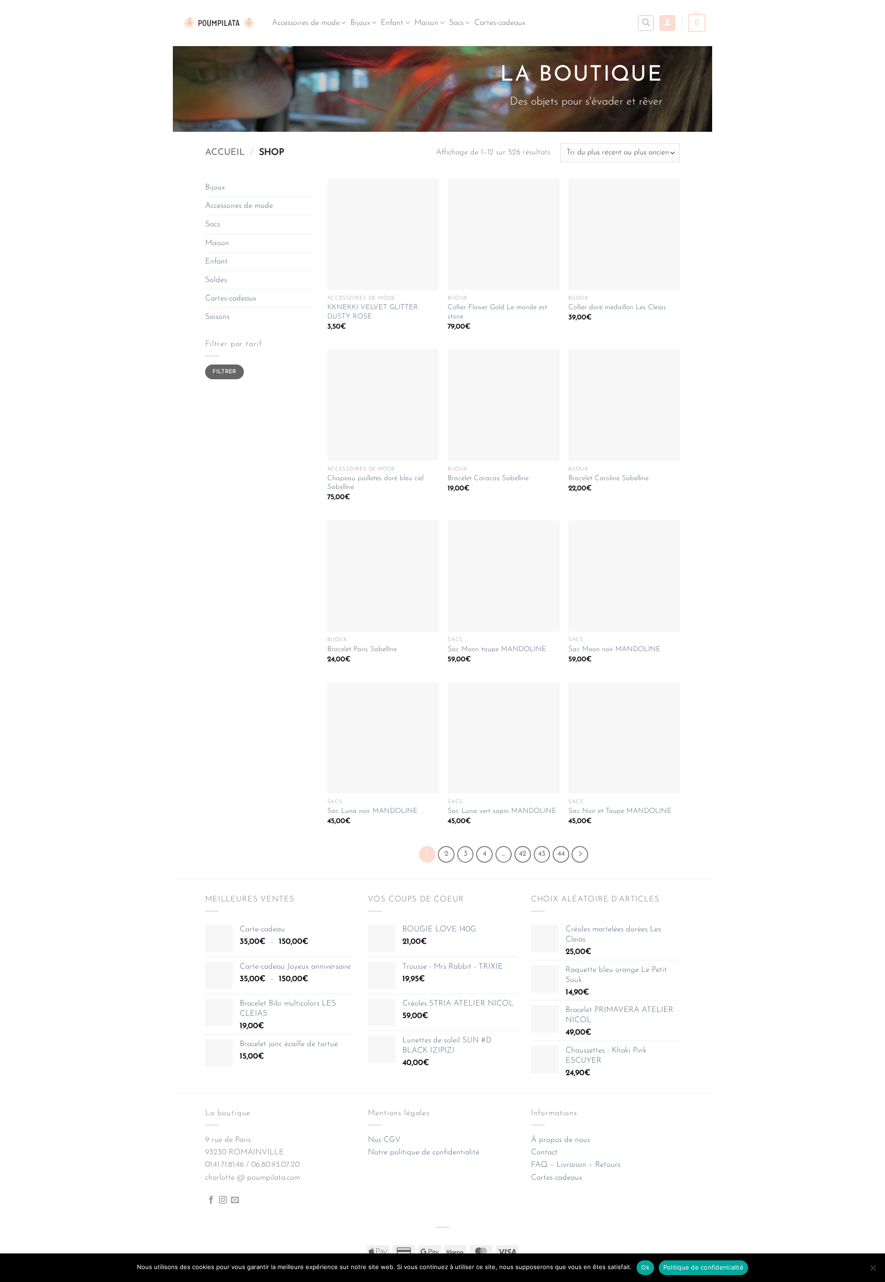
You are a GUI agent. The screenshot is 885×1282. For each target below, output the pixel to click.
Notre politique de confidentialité (423, 1152)
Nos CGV (384, 1140)
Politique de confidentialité (703, 1267)
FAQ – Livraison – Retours (575, 1165)
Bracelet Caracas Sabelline (488, 478)
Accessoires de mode (306, 23)
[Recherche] (646, 23)
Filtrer (224, 372)
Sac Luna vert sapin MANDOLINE (502, 811)
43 (541, 854)
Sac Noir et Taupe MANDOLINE (620, 811)
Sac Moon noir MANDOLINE (614, 649)
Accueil (225, 152)
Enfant (392, 23)
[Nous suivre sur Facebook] (211, 1200)
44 (561, 854)
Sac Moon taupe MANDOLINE (497, 649)
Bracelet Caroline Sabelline (608, 478)
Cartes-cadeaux (499, 23)
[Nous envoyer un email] (235, 1200)
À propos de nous (560, 1140)
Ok (645, 1267)
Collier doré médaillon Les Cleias (617, 307)
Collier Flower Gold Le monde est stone (497, 312)
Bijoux (360, 23)
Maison (426, 23)
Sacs (456, 23)
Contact (544, 1152)
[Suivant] (580, 854)
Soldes (216, 280)
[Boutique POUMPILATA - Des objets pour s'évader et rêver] (219, 23)
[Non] (872, 1270)
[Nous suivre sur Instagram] (223, 1200)
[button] (667, 23)
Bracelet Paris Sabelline (362, 649)
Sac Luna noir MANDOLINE (372, 811)
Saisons (217, 317)
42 (522, 854)
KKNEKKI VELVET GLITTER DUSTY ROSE (372, 312)
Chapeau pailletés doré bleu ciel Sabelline (375, 483)
